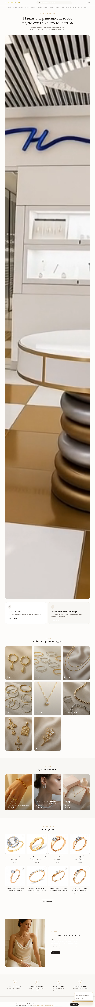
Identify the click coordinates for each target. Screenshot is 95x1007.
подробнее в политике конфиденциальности (44, 1005)
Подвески (33, 7)
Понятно (74, 1004)
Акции (85, 7)
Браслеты (27, 7)
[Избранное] (86, 2)
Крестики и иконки (66, 7)
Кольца (15, 7)
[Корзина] (89, 2)
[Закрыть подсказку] (92, 994)
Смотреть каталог (47, 901)
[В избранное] (23, 836)
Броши (74, 7)
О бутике (55, 952)
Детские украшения (43, 7)
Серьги (9, 7)
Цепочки (20, 7)
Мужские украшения (55, 7)
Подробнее (15, 852)
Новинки (80, 7)
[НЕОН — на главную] (14, 3)
